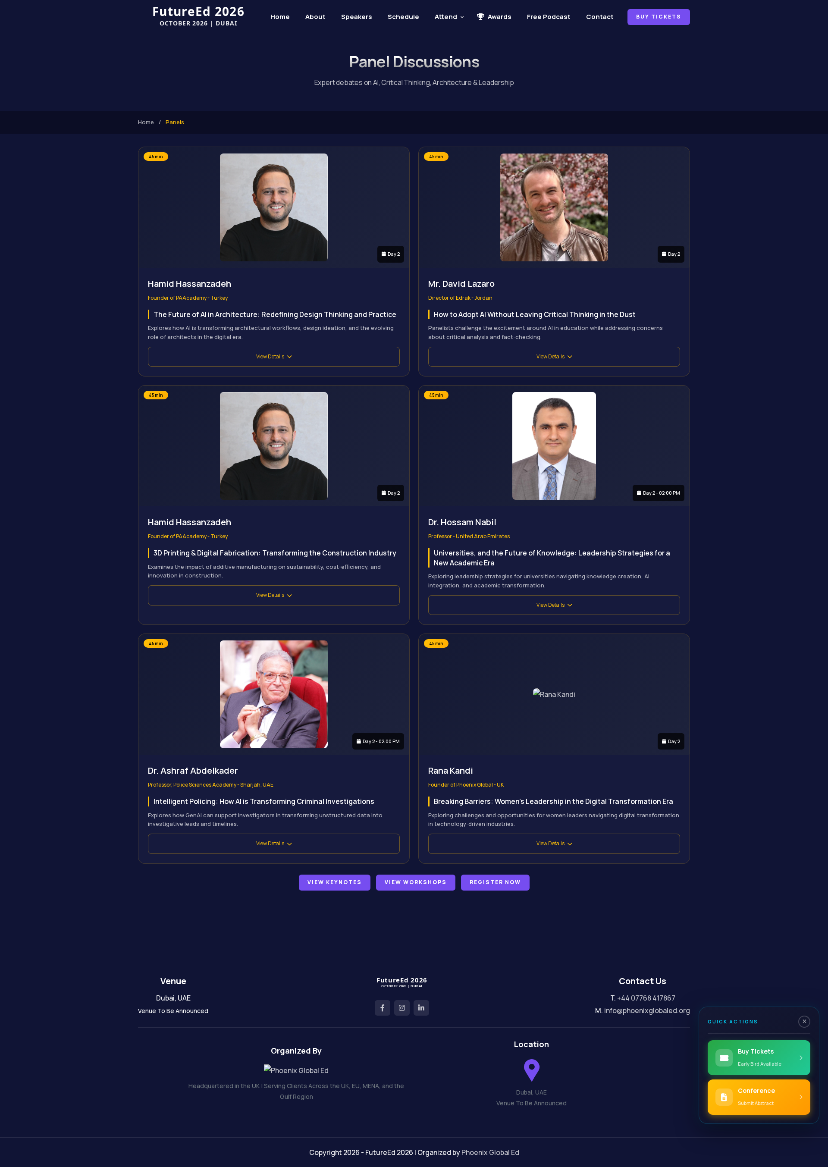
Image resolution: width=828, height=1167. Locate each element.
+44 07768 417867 (646, 998)
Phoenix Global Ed (490, 1152)
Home (280, 16)
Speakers (356, 16)
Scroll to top (19, 586)
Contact (600, 16)
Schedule (403, 16)
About (315, 16)
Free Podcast (549, 16)
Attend (446, 16)
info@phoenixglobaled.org (647, 1010)
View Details (270, 356)
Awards (499, 16)
